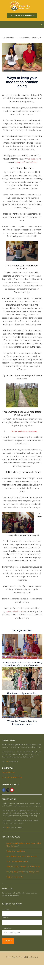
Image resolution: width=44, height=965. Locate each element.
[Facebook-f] (3, 790)
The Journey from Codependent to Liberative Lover (23, 866)
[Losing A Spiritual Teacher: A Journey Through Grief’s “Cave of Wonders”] (22, 646)
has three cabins (34, 158)
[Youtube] (12, 790)
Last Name (5, 918)
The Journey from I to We (14, 877)
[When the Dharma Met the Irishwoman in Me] (22, 706)
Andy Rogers (9, 38)
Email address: (7, 928)
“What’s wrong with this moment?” (17, 861)
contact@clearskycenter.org (12, 777)
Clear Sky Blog (25, 38)
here (7, 761)
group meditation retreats (26, 162)
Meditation (36, 38)
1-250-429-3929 (8, 772)
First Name (5, 909)
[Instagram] (8, 790)
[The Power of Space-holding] (22, 678)
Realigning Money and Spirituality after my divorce (22, 872)
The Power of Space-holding (22, 693)
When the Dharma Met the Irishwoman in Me (22, 723)
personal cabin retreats (17, 611)
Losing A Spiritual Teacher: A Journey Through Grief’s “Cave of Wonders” (22, 664)
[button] (41, 24)
